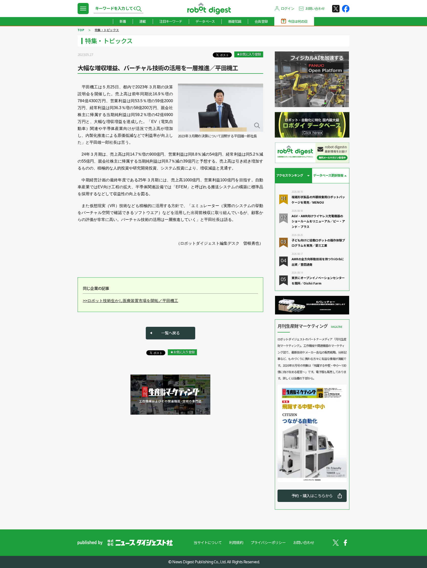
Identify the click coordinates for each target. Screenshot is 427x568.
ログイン (287, 8)
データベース (205, 21)
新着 (123, 21)
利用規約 (236, 542)
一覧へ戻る (170, 333)
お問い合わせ (315, 8)
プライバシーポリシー (268, 542)
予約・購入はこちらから (312, 495)
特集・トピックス (107, 30)
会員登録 (261, 21)
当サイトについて (207, 542)
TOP (81, 30)
